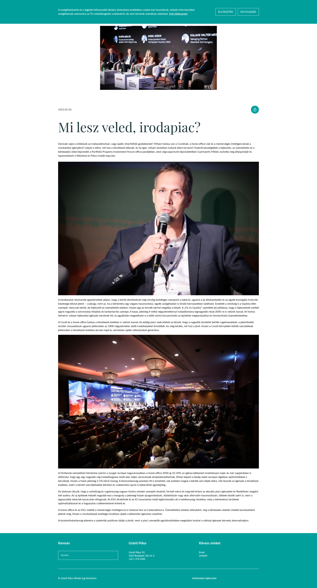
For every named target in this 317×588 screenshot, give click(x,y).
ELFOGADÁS (248, 12)
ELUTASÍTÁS (225, 12)
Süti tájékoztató (178, 14)
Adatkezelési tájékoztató (204, 578)
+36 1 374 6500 (137, 559)
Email (201, 552)
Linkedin (203, 556)
